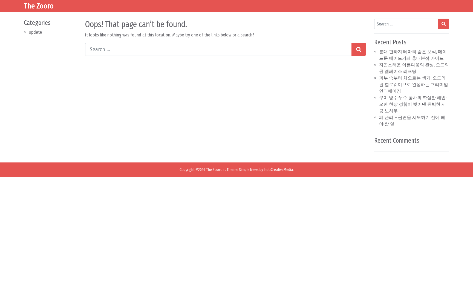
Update (35, 32)
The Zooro (39, 5)
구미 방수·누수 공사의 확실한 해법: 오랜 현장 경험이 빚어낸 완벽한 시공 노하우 (412, 104)
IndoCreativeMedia (278, 169)
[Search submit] (358, 49)
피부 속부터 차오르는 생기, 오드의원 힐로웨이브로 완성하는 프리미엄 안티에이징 (413, 84)
